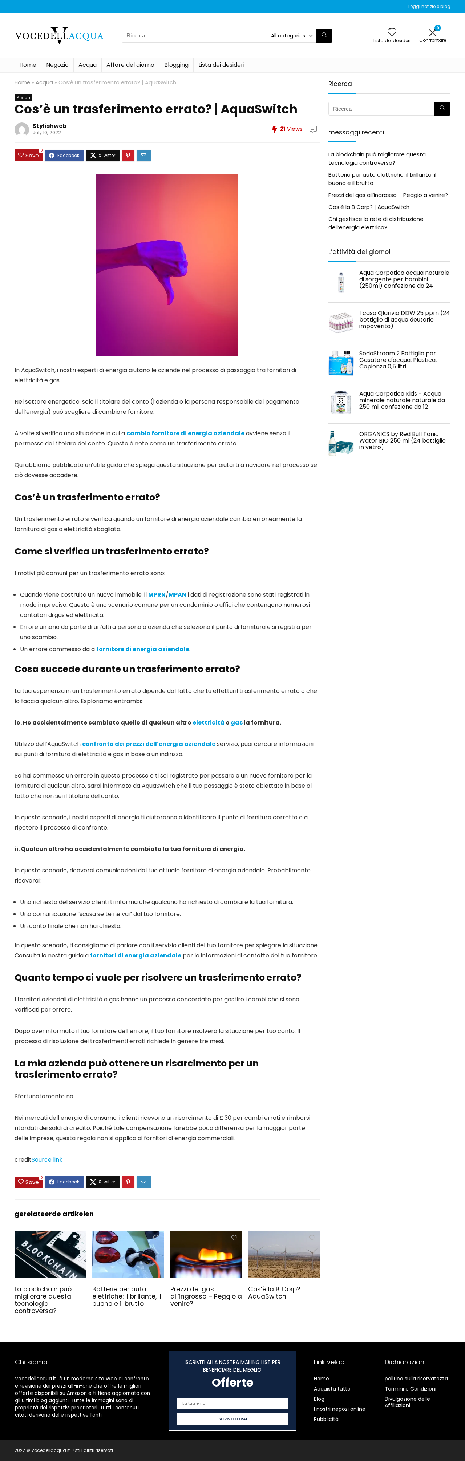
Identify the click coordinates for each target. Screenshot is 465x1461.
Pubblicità (326, 1419)
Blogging (176, 65)
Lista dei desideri (221, 65)
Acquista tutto (332, 1388)
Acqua (87, 65)
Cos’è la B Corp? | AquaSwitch (276, 1293)
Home (27, 65)
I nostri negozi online (339, 1409)
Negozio (57, 65)
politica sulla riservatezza (416, 1378)
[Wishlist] (392, 33)
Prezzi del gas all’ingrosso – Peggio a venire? (206, 1296)
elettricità (209, 722)
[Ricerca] (324, 36)
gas (237, 722)
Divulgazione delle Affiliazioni (407, 1402)
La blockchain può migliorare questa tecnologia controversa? (43, 1300)
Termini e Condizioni (410, 1388)
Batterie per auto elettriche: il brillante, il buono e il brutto (126, 1296)
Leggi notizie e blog (429, 6)
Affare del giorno (130, 65)
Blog (319, 1399)
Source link (47, 1159)
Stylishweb (49, 126)
